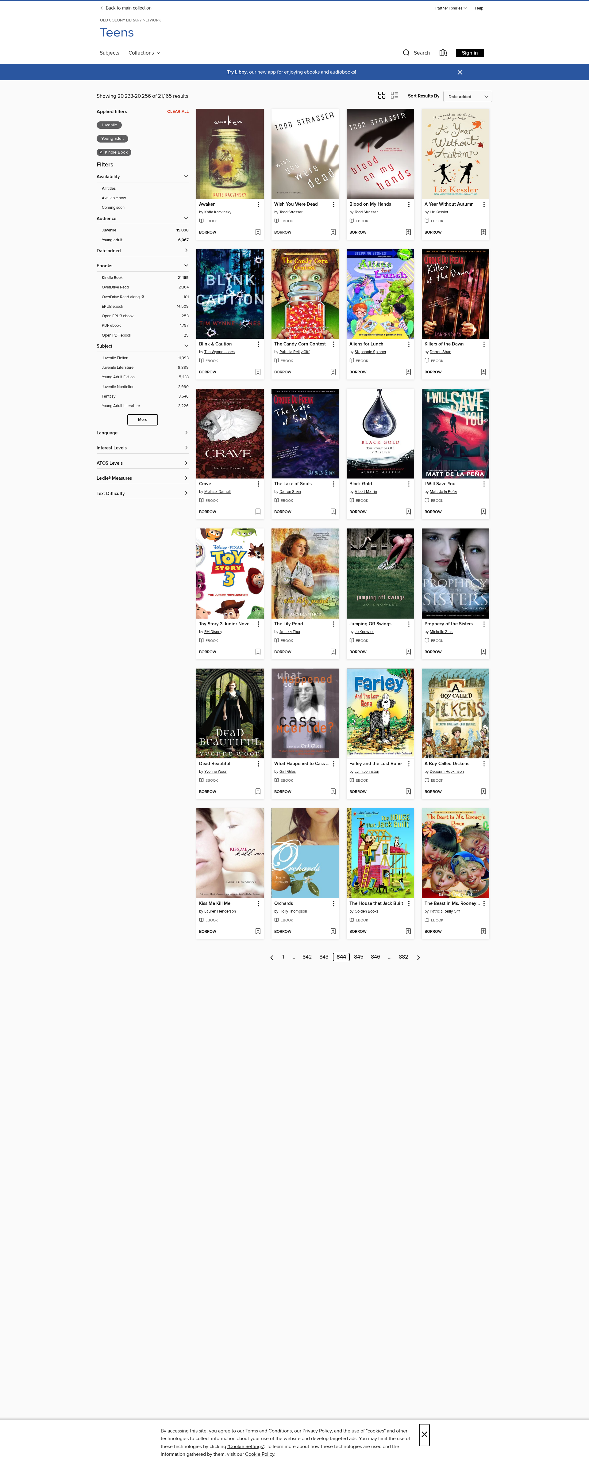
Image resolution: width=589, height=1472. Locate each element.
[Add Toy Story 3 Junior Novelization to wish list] (258, 652)
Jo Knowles (364, 631)
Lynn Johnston (367, 771)
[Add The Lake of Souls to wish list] (333, 512)
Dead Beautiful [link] (214, 764)
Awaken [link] (207, 204)
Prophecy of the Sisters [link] (449, 624)
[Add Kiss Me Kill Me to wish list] (258, 932)
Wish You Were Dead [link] (296, 204)
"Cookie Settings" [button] (245, 1446)
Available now (114, 198)
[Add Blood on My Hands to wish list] (408, 233)
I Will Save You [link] (440, 484)
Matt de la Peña (443, 491)
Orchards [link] (283, 903)
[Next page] (419, 957)
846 (375, 957)
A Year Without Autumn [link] (449, 204)
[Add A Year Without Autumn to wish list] (483, 233)
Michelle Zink (441, 631)
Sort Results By (424, 96)
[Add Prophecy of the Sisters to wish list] (483, 652)
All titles (109, 188)
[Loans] (443, 54)
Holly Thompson (293, 911)
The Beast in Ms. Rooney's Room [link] (453, 903)
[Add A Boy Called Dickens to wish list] (483, 792)
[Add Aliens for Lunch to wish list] (408, 372)
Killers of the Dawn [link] (444, 344)
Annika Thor (289, 631)
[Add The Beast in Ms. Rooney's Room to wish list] (483, 932)
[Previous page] (272, 957)
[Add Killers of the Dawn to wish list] (483, 372)
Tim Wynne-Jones (219, 351)
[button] (451, 8)
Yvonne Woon (215, 771)
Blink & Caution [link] (215, 344)
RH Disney (213, 631)
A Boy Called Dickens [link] (447, 764)
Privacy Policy (317, 1431)
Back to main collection (128, 8)
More (142, 419)
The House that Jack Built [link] (376, 903)
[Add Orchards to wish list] (333, 932)
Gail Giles (287, 771)
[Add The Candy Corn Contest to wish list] (333, 372)
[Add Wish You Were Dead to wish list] (333, 233)
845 (359, 957)
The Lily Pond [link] (288, 624)
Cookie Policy (259, 1454)
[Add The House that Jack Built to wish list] (408, 932)
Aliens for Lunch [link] (366, 344)
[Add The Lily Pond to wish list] (333, 652)
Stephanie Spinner (370, 351)
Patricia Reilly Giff (294, 351)
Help (479, 8)
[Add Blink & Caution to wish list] (258, 372)
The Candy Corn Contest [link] (300, 344)
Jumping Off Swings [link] (370, 624)
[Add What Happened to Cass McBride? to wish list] (333, 792)
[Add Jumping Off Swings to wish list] (408, 652)
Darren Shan (440, 351)
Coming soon (113, 207)
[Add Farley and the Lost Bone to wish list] (408, 792)
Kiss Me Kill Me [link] (214, 903)
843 (324, 957)
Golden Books (367, 911)
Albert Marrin (366, 491)
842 (307, 957)
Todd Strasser (290, 212)
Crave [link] (205, 484)
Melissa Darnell (217, 491)
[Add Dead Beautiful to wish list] (258, 792)
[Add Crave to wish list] (258, 512)
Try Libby (237, 72)
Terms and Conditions (268, 1431)
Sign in (470, 53)
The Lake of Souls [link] (293, 484)
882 (403, 957)
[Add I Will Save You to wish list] (483, 512)
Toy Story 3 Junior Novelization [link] (227, 624)
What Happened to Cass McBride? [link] (302, 764)
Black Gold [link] (360, 484)
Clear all (178, 111)
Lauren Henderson (220, 911)
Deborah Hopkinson (447, 771)
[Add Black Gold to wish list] (408, 512)
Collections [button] (142, 53)
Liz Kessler (439, 212)
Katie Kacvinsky (217, 212)
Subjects (109, 53)
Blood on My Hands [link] (370, 204)
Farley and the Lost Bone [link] (375, 764)
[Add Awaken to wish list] (258, 233)
